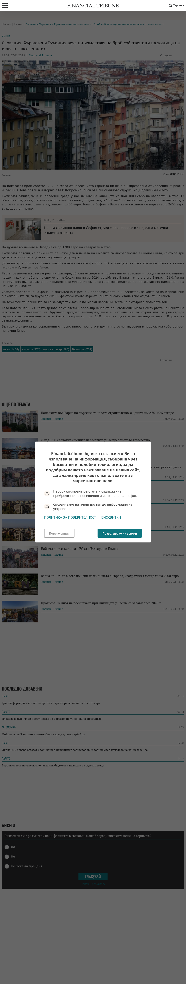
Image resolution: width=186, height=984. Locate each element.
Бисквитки (111, 517)
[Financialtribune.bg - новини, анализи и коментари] (93, 5)
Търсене (178, 5)
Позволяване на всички (119, 533)
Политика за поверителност (70, 517)
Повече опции (59, 533)
